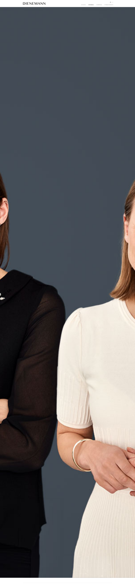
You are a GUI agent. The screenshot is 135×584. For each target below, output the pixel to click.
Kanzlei (83, 5)
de (110, 2)
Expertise (91, 5)
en (112, 2)
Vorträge (99, 5)
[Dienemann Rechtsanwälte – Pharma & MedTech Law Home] (34, 3)
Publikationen (109, 5)
